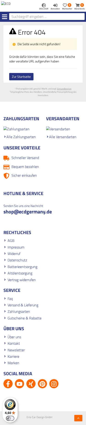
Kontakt (14, 343)
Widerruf (14, 253)
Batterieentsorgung (22, 266)
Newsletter (16, 350)
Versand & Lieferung (23, 305)
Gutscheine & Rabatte (25, 318)
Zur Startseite (21, 76)
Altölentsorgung (20, 273)
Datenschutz (17, 260)
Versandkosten (64, 88)
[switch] (10, 418)
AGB (11, 240)
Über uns (14, 337)
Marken (13, 363)
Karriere (13, 356)
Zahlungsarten (19, 311)
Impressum (16, 247)
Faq (10, 298)
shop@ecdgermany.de (27, 211)
